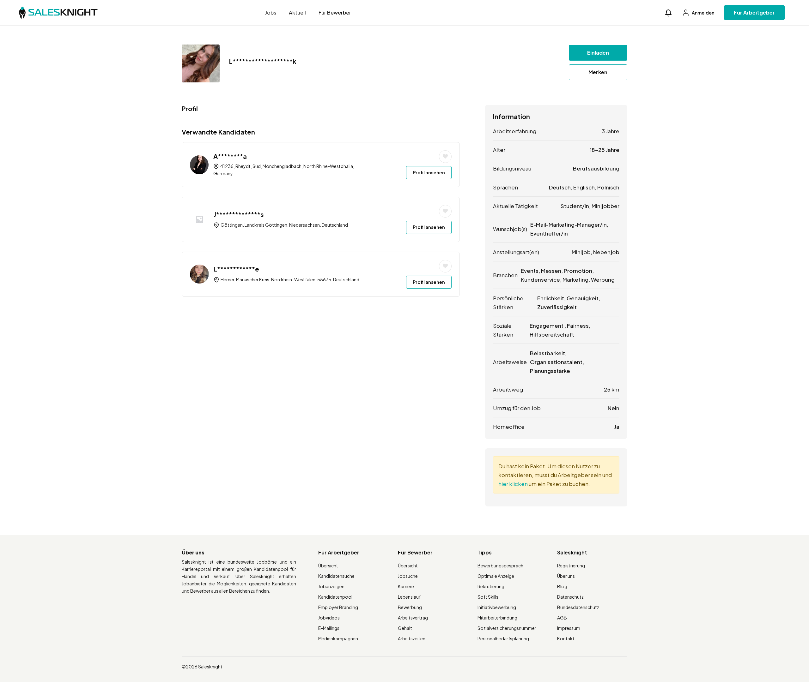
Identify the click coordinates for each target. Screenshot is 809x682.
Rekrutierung (490, 586)
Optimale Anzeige (495, 576)
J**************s (239, 214)
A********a (230, 156)
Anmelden (702, 12)
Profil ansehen (429, 172)
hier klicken (513, 483)
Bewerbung (410, 607)
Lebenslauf (409, 597)
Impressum (568, 628)
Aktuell (297, 12)
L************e (236, 269)
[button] (668, 13)
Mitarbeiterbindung (497, 617)
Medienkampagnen (338, 638)
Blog (562, 586)
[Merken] (445, 156)
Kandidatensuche (336, 576)
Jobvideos (329, 617)
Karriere (406, 586)
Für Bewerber (335, 12)
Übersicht (328, 565)
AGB (562, 617)
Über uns (566, 576)
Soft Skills (487, 597)
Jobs (270, 12)
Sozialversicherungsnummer (506, 628)
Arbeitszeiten (411, 638)
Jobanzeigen (331, 586)
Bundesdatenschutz (578, 607)
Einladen (598, 52)
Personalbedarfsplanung (503, 638)
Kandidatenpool (335, 597)
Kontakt (566, 638)
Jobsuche (408, 576)
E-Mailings (328, 628)
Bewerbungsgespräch (500, 565)
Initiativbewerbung (496, 607)
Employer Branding (338, 607)
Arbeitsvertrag (413, 617)
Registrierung (571, 565)
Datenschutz (570, 597)
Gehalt (405, 628)
